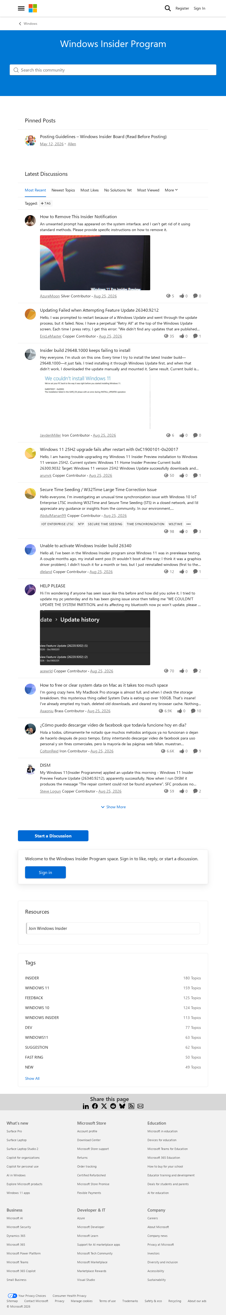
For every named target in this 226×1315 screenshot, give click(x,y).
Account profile (87, 1131)
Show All (32, 1078)
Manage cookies (82, 1301)
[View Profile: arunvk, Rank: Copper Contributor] (30, 453)
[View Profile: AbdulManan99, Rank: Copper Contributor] (30, 493)
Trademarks (130, 1301)
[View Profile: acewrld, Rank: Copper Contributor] (30, 589)
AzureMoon (50, 295)
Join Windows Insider (48, 928)
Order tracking (86, 1166)
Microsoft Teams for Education (167, 1149)
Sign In (199, 8)
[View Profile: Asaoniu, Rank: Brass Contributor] (30, 689)
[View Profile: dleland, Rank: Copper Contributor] (30, 549)
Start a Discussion (53, 836)
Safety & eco (153, 1301)
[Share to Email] (140, 1105)
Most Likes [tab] (89, 190)
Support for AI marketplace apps (98, 1244)
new (29, 1067)
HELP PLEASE (52, 585)
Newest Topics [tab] (63, 190)
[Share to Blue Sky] (122, 1105)
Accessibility (155, 1271)
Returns (82, 1157)
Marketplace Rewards (91, 1271)
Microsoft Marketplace (92, 1262)
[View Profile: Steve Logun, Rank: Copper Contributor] (30, 769)
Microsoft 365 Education (163, 1157)
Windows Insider (42, 1017)
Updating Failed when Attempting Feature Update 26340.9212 (99, 310)
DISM (45, 765)
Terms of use (107, 1301)
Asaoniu (46, 710)
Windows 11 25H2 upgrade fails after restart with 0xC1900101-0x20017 (109, 449)
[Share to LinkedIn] (86, 1105)
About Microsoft (158, 1227)
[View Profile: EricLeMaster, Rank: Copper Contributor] (30, 314)
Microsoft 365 (16, 1244)
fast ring (34, 1057)
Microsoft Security (19, 1227)
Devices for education (161, 1140)
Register (182, 8)
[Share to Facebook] (95, 1105)
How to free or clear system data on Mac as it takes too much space (104, 685)
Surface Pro (14, 1131)
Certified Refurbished (91, 1175)
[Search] (168, 8)
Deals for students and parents (168, 1184)
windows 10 (37, 1007)
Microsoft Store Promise (93, 1184)
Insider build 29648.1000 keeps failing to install (85, 350)
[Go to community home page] (33, 8)
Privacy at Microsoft (160, 1244)
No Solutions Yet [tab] (118, 190)
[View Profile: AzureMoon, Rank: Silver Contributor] (30, 220)
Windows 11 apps (18, 1193)
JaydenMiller (50, 435)
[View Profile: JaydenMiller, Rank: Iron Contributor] (30, 354)
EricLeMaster (50, 336)
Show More (116, 806)
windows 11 (37, 987)
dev (28, 1027)
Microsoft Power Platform (24, 1253)
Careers (152, 1218)
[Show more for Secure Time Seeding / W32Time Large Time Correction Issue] (188, 524)
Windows (30, 23)
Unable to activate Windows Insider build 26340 (85, 545)
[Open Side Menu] (21, 8)
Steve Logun (50, 791)
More (169, 190)
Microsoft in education (162, 1131)
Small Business (16, 1280)
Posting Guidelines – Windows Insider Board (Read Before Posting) (103, 136)
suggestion (36, 1047)
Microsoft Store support (93, 1149)
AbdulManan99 (53, 515)
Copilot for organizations (23, 1157)
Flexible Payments (89, 1193)
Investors (153, 1253)
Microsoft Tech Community (94, 1253)
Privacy (59, 1301)
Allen (72, 143)
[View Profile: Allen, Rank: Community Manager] (30, 140)
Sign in (45, 872)
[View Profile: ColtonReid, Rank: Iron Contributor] (30, 729)
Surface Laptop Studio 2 (22, 1149)
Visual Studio (86, 1280)
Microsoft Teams (17, 1262)
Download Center (89, 1140)
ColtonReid (49, 751)
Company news (157, 1236)
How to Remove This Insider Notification (78, 216)
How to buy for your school (165, 1166)
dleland (46, 571)
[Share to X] (104, 1105)
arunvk (46, 475)
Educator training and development (171, 1175)
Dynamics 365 (16, 1236)
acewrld (46, 670)
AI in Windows (16, 1175)
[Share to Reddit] (113, 1105)
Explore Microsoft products (24, 1184)
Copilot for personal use (23, 1166)
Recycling (174, 1301)
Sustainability (156, 1280)
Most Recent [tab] (35, 190)
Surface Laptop (16, 1140)
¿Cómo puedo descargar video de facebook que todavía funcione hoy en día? (113, 725)
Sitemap (12, 1301)
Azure (81, 1218)
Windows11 (36, 1037)
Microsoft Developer (90, 1227)
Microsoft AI (15, 1218)
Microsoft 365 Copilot (21, 1271)
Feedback (34, 997)
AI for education (158, 1193)
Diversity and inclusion (162, 1262)
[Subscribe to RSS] (131, 1105)
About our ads (197, 1301)
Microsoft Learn (87, 1236)
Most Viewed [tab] (148, 190)
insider (32, 977)
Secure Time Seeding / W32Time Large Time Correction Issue (98, 489)
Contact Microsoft (36, 1301)
